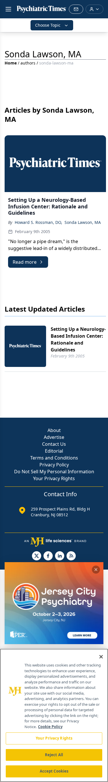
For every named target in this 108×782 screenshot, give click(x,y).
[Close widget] (96, 570)
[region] (54, 715)
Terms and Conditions (54, 458)
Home (11, 63)
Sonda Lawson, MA (83, 222)
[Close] (101, 656)
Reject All (54, 754)
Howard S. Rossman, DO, (38, 222)
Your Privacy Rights (54, 478)
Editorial (54, 451)
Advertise (54, 437)
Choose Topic (47, 25)
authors (27, 63)
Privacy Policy (54, 465)
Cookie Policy (50, 726)
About (54, 430)
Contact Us (54, 444)
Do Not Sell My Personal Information (54, 471)
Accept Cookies (54, 771)
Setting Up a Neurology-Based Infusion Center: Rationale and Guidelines (78, 339)
